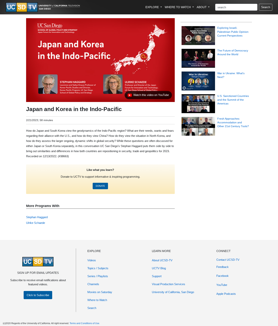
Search (265, 7)
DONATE (100, 186)
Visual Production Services (168, 284)
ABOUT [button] (202, 7)
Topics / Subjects (97, 268)
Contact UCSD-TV (227, 259)
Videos (91, 260)
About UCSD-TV (162, 260)
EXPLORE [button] (152, 7)
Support (157, 276)
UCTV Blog (159, 268)
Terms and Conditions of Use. (85, 323)
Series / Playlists (97, 276)
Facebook (222, 275)
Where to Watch (97, 300)
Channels (93, 284)
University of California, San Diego (173, 292)
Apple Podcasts (226, 293)
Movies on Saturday (99, 292)
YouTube (221, 284)
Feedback (222, 266)
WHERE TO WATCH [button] (178, 7)
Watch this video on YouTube (148, 96)
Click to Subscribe (38, 295)
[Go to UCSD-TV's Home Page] (43, 7)
